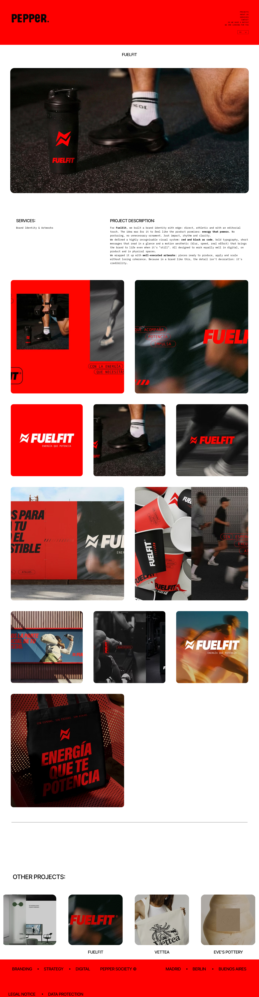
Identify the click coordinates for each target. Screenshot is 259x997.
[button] (244, 190)
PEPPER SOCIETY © (118, 968)
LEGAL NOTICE (21, 994)
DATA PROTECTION (65, 994)
